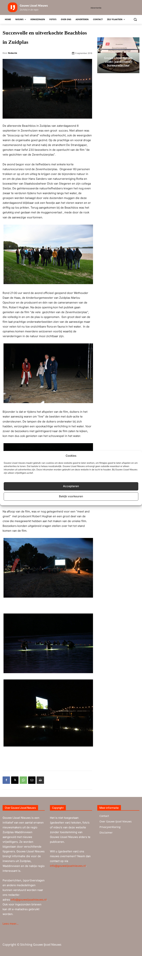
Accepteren (71, 486)
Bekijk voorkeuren (71, 496)
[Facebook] (6, 780)
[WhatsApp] (23, 780)
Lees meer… (10, 923)
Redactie (12, 53)
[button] (135, 19)
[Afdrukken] (40, 780)
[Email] (32, 780)
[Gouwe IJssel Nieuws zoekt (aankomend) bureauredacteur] (118, 55)
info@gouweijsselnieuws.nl (29, 899)
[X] (14, 780)
